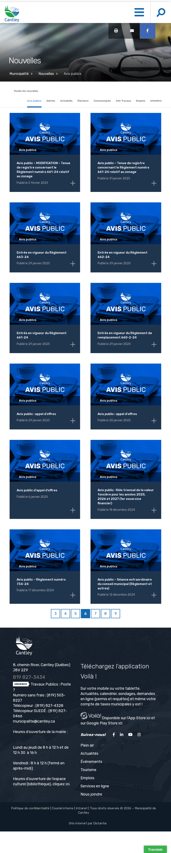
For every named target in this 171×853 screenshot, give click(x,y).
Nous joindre (91, 794)
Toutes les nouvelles (26, 90)
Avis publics (34, 100)
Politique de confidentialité (30, 808)
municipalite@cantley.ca (34, 721)
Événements (91, 761)
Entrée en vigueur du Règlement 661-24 (42, 335)
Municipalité (19, 74)
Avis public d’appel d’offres (37, 490)
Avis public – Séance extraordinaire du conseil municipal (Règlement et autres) (125, 584)
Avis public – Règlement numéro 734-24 (41, 582)
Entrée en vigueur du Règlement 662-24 (122, 255)
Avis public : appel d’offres (36, 414)
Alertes (51, 100)
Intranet (82, 808)
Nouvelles (46, 74)
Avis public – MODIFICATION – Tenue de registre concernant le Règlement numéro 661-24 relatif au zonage (43, 169)
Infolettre (156, 100)
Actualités (66, 100)
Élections (83, 100)
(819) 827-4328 (49, 705)
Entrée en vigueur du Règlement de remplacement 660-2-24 (125, 335)
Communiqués (102, 100)
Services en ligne (94, 786)
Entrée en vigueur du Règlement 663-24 (42, 255)
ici (67, 784)
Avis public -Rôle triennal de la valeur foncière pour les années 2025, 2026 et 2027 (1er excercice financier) (126, 496)
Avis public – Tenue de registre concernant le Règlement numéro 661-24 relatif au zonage (123, 167)
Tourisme (88, 769)
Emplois (140, 100)
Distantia (100, 823)
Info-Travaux (123, 100)
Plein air (87, 745)
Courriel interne (62, 808)
